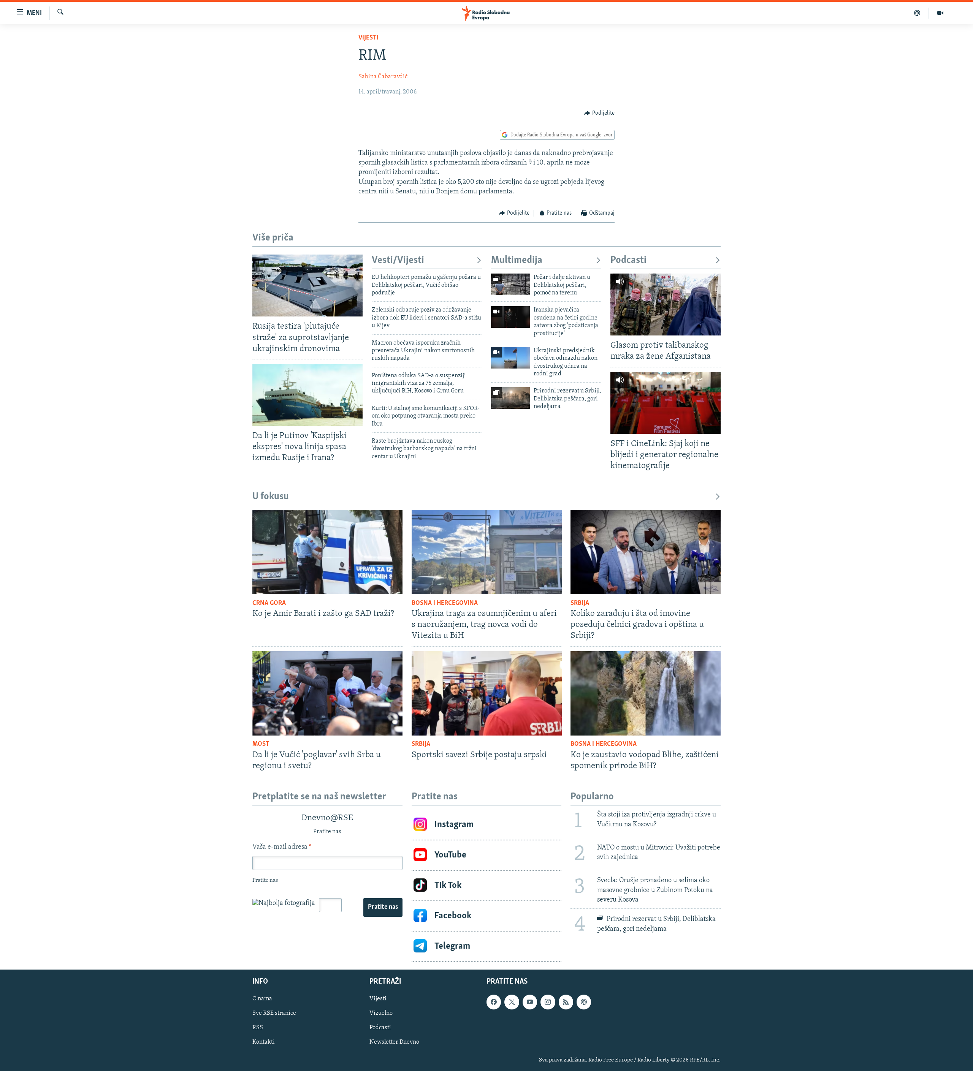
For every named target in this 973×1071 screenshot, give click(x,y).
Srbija (579, 603)
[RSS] (566, 1002)
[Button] (599, 113)
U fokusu (270, 497)
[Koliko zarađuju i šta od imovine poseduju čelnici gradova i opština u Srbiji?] (645, 552)
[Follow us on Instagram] (547, 1002)
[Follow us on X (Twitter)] (511, 1002)
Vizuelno (381, 1013)
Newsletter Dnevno (394, 1042)
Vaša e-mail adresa (281, 847)
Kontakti (263, 1042)
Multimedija (516, 260)
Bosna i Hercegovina (445, 603)
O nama (262, 999)
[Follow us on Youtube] (530, 1002)
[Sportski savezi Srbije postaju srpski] (487, 693)
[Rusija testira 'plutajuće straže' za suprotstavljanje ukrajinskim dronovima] (307, 285)
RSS (257, 1028)
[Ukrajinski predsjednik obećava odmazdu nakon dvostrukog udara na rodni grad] (510, 358)
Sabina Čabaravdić (382, 77)
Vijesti (368, 38)
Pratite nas (383, 907)
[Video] (940, 13)
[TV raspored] (584, 1002)
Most (260, 744)
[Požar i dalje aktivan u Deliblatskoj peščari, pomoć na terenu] (510, 284)
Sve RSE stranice (274, 1013)
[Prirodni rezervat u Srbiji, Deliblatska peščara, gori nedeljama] (510, 398)
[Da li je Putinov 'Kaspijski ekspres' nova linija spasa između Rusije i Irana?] (307, 395)
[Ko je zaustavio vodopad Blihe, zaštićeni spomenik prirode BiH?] (645, 693)
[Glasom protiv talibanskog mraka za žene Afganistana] (665, 304)
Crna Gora (269, 603)
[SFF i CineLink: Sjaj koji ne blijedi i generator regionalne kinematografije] (665, 403)
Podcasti (628, 260)
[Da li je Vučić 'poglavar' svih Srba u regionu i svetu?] (327, 693)
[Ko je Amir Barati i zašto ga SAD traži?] (327, 552)
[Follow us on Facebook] (493, 1002)
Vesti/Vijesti (398, 260)
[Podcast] (917, 13)
